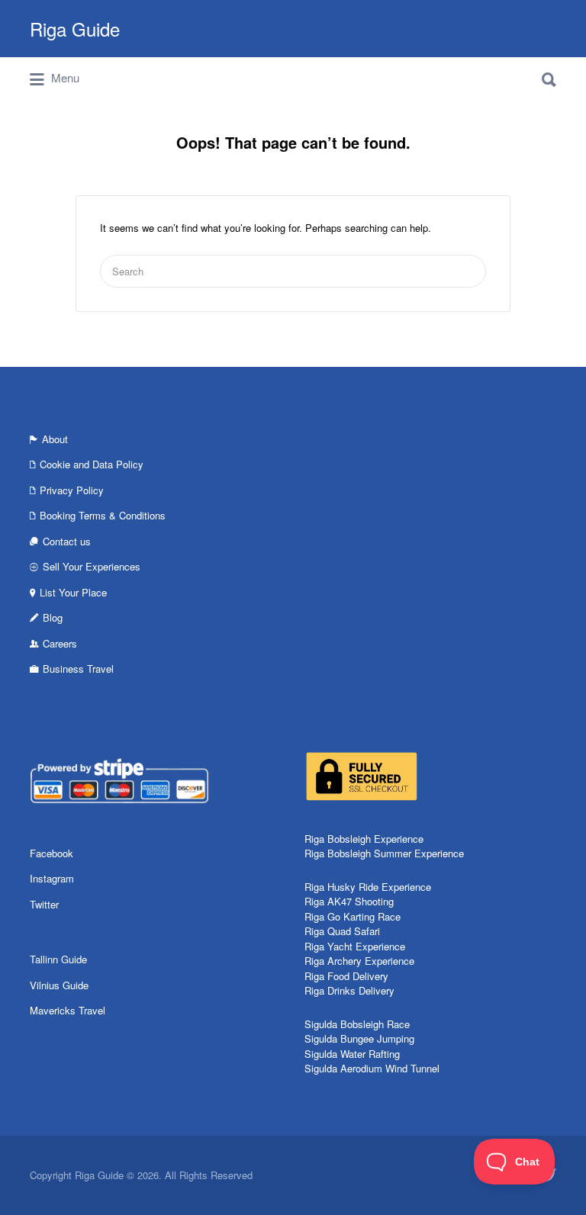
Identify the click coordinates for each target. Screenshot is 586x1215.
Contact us (67, 541)
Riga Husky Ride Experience (367, 886)
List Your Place (73, 592)
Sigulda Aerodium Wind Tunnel (372, 1068)
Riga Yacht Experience (354, 946)
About (55, 439)
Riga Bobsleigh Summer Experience (384, 853)
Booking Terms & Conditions (103, 515)
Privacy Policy (72, 490)
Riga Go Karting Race (352, 916)
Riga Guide (75, 28)
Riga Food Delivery (346, 976)
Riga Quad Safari (342, 931)
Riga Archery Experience (359, 960)
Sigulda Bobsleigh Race (357, 1024)
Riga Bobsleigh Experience (363, 838)
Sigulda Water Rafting (352, 1053)
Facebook (51, 853)
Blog (53, 617)
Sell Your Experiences (91, 566)
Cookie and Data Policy (91, 464)
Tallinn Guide (58, 959)
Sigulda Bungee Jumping (359, 1038)
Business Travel (78, 668)
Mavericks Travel (67, 1010)
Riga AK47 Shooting (349, 901)
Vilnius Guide (59, 985)
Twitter (44, 904)
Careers (60, 643)
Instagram (52, 878)
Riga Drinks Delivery (349, 990)
